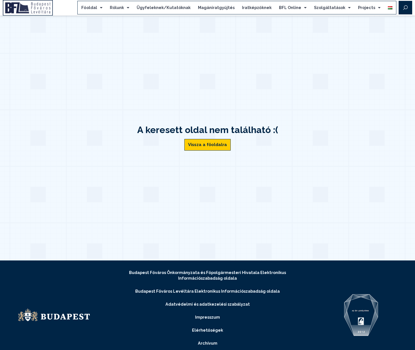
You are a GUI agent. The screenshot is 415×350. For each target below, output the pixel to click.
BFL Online (290, 7)
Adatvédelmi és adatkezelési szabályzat (207, 304)
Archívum (207, 343)
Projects (366, 7)
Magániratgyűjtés (216, 7)
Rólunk (117, 7)
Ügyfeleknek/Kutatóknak (164, 7)
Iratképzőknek (257, 7)
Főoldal (89, 7)
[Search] (405, 7)
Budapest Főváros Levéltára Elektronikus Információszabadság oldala (207, 291)
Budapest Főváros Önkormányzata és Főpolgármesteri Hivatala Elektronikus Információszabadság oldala (207, 275)
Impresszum (207, 317)
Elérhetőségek (207, 330)
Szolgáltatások (329, 7)
